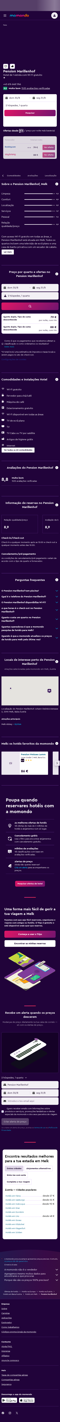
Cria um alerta (21, 868)
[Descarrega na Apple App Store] (27, 1400)
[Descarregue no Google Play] (9, 1400)
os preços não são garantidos (16, 1261)
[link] (30, 884)
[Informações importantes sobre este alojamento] (57, 505)
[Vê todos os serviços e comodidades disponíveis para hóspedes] (57, 380)
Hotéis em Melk (31, 1294)
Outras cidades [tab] (14, 1169)
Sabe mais (9, 347)
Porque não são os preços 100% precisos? (26, 1280)
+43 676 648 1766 (12, 84)
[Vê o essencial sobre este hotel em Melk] (57, 184)
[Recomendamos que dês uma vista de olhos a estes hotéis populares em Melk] (57, 744)
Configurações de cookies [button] (13, 360)
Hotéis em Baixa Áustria (12, 1294)
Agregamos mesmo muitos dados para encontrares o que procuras (24, 1275)
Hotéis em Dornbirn (15, 1212)
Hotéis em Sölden (14, 1233)
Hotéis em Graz (13, 1208)
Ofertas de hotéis (11, 1291)
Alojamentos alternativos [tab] (38, 1169)
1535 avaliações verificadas (35, 88)
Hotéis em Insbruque (15, 1204)
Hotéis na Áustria (45, 1291)
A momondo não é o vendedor (20, 1269)
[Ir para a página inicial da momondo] (19, 15)
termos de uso (40, 1127)
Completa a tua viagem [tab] (18, 1182)
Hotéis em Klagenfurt (15, 1228)
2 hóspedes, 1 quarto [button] (17, 105)
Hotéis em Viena (13, 1196)
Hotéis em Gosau (13, 1220)
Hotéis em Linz (12, 1216)
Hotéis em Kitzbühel (15, 1224)
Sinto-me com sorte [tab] (16, 1175)
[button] (5, 15)
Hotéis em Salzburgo (15, 1200)
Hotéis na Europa (28, 1291)
